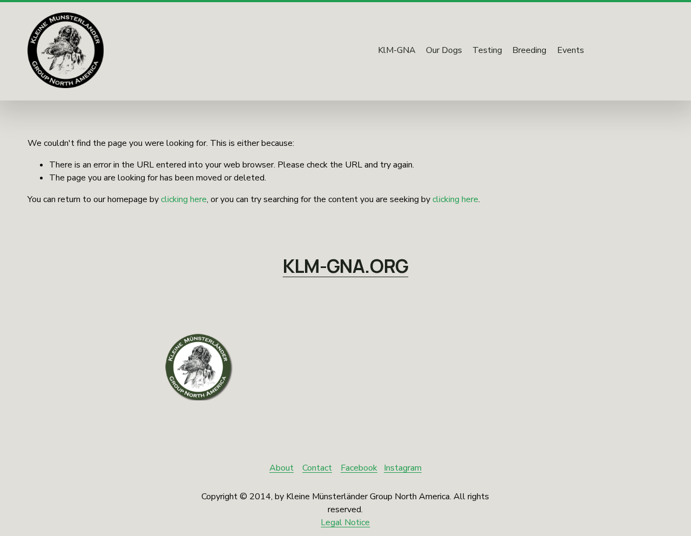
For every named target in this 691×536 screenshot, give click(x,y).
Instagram (403, 468)
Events (570, 50)
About (281, 468)
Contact (317, 468)
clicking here (184, 199)
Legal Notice (345, 522)
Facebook (359, 468)
